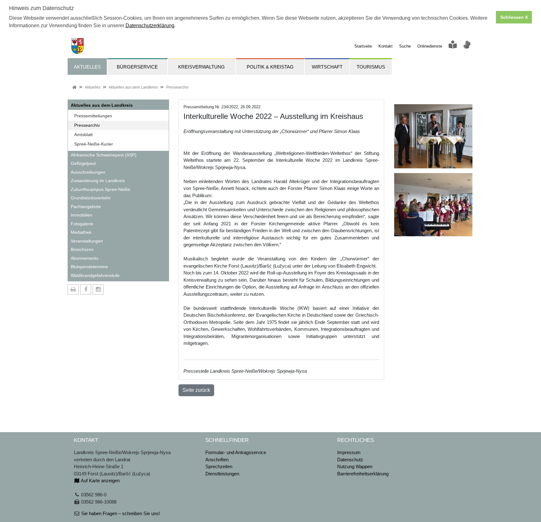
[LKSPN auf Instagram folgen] (98, 289)
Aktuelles (92, 87)
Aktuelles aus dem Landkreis (133, 87)
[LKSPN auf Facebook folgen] (85, 289)
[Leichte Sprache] (453, 46)
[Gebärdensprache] (466, 46)
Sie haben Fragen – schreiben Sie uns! (120, 513)
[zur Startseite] (76, 45)
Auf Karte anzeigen (100, 480)
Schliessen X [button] (514, 17)
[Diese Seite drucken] (73, 289)
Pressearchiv (177, 87)
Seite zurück (196, 390)
